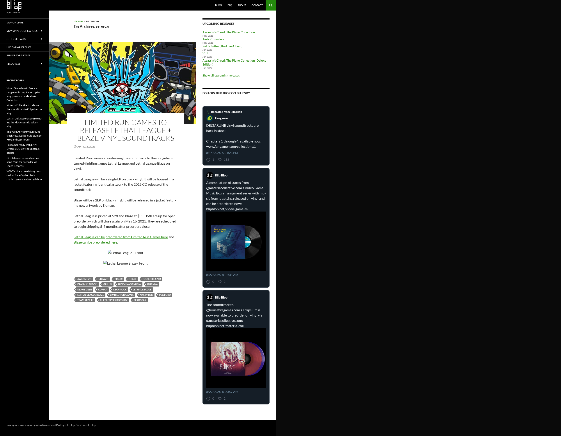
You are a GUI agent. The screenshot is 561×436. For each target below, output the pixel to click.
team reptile (85, 300)
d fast (133, 279)
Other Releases (16, 38)
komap (102, 289)
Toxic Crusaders (213, 39)
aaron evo (84, 279)
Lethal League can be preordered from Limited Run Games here (121, 237)
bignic (118, 279)
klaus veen (84, 289)
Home (78, 21)
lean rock (120, 289)
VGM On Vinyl (15, 22)
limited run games (122, 294)
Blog (218, 5)
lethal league (142, 289)
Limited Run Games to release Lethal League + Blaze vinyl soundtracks (125, 130)
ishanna (152, 284)
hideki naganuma (129, 284)
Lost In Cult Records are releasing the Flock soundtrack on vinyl (24, 122)
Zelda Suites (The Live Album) (222, 46)
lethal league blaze (90, 294)
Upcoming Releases (19, 47)
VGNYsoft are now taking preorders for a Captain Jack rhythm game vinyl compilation (24, 175)
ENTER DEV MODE (107, 425)
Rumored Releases (18, 55)
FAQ (229, 5)
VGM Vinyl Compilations (22, 30)
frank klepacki (87, 284)
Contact (257, 5)
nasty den (146, 294)
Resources (13, 63)
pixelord (165, 294)
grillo (107, 284)
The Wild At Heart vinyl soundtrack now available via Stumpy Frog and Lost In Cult (24, 135)
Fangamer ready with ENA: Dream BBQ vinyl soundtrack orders (23, 148)
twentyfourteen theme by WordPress (28, 425)
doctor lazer (152, 279)
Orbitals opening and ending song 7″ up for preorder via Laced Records (23, 161)
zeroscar (140, 300)
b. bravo (103, 279)
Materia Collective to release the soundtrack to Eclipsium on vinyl (24, 109)
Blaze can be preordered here (95, 242)
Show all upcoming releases (221, 75)
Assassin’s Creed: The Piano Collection (228, 32)
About (242, 5)
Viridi (206, 53)
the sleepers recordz (114, 300)
